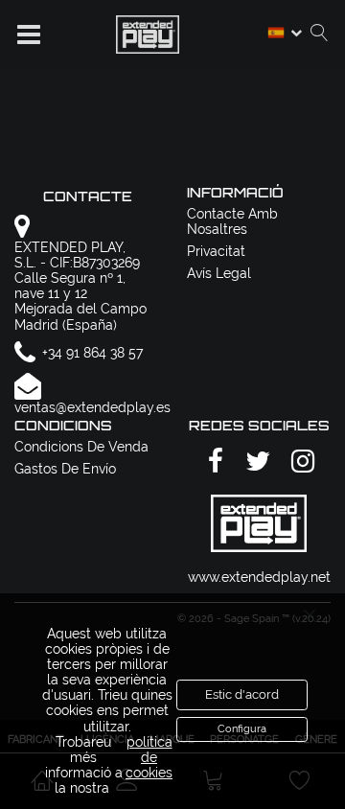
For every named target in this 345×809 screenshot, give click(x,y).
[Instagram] (300, 461)
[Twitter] (255, 461)
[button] (28, 34)
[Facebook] (212, 461)
